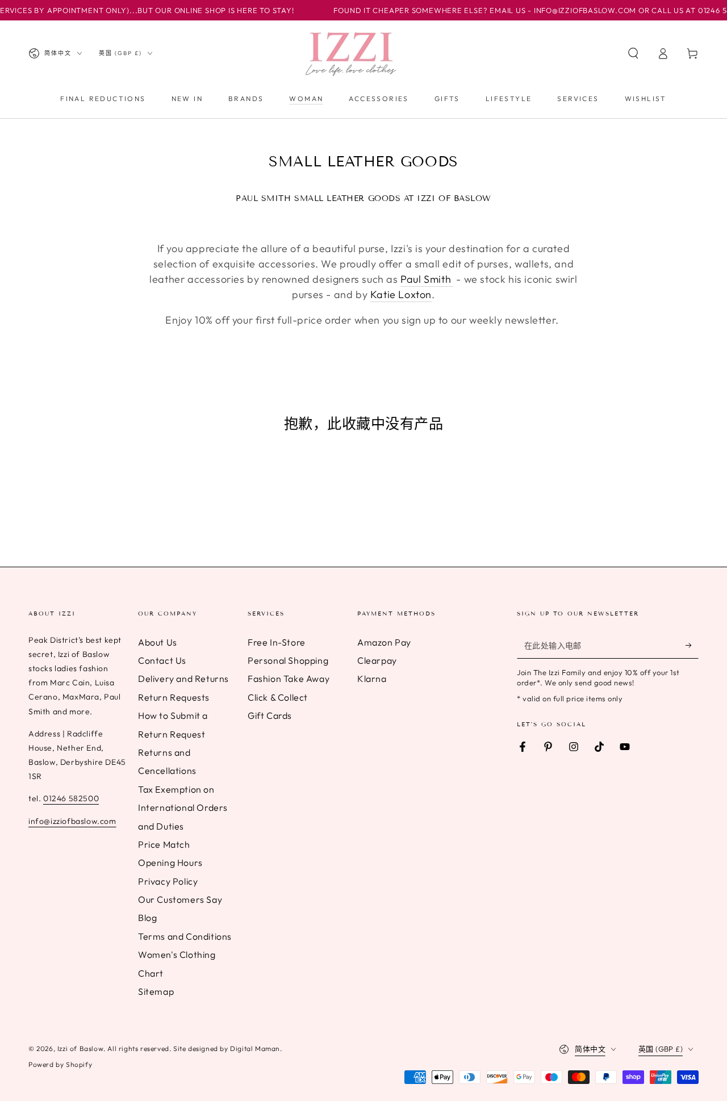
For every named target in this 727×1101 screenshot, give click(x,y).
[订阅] (692, 645)
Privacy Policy (168, 881)
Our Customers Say (180, 899)
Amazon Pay (384, 642)
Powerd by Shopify (60, 1064)
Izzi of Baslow (80, 1048)
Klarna (372, 678)
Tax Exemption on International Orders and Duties (183, 808)
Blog (147, 917)
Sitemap (156, 991)
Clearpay (377, 660)
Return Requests (174, 697)
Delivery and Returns (183, 678)
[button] (633, 53)
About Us (157, 642)
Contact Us (162, 660)
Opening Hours (170, 862)
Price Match (164, 844)
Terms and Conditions (185, 936)
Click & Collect (278, 697)
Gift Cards (270, 715)
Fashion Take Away (288, 678)
